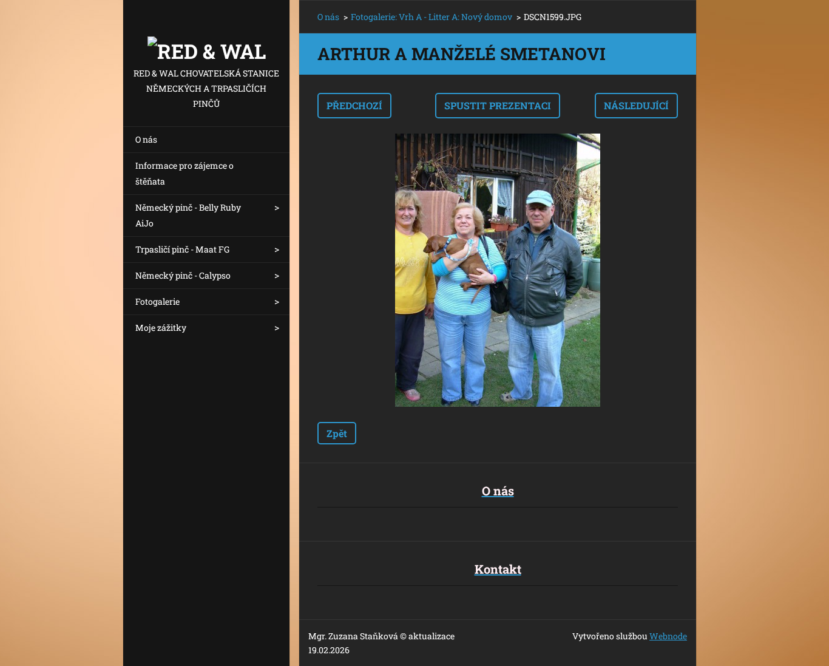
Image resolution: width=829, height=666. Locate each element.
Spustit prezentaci (497, 105)
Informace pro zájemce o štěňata (184, 173)
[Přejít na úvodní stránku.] (206, 33)
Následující (636, 105)
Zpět (337, 433)
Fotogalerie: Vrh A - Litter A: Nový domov (431, 16)
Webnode (668, 636)
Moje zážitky (160, 327)
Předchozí (354, 105)
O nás (146, 139)
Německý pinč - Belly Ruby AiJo (188, 215)
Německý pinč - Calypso (183, 275)
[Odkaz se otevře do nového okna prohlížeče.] (497, 270)
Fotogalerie (157, 301)
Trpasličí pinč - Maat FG (182, 249)
